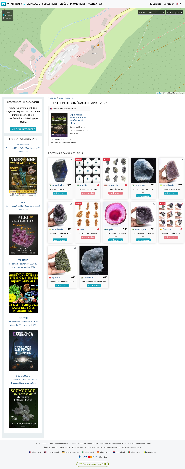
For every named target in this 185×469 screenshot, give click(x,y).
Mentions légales (46, 443)
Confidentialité (61, 443)
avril (67, 98)
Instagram (78, 447)
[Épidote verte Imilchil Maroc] (62, 260)
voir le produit (60, 193)
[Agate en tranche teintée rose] (115, 214)
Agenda (53, 98)
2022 (61, 98)
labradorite (57, 185)
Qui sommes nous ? (77, 443)
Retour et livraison (94, 443)
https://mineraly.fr (133, 447)
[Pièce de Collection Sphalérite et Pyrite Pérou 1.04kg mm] (115, 170)
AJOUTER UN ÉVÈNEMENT (23, 129)
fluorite (166, 229)
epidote (55, 277)
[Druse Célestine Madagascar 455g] (93, 260)
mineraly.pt (135, 452)
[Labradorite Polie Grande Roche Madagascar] (60, 170)
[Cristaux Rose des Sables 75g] (87, 214)
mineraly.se (151, 452)
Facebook (66, 447)
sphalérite (113, 185)
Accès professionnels (112, 443)
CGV (35, 443)
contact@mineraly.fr (111, 447)
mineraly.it (89, 452)
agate (110, 229)
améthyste (168, 185)
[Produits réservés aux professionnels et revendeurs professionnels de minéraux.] (98, 185)
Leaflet (159, 93)
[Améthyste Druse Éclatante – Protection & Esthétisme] (143, 214)
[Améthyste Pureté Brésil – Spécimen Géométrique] (60, 214)
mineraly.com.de (72, 452)
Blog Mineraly (52, 447)
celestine (139, 185)
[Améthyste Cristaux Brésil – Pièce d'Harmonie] (171, 170)
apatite (83, 185)
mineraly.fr (36, 452)
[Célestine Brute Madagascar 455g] (143, 170)
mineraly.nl (120, 452)
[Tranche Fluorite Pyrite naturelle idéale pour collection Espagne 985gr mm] (171, 214)
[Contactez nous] (100, 4)
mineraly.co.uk (53, 452)
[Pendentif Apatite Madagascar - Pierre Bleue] (87, 170)
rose (81, 229)
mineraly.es (104, 452)
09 (73, 98)
